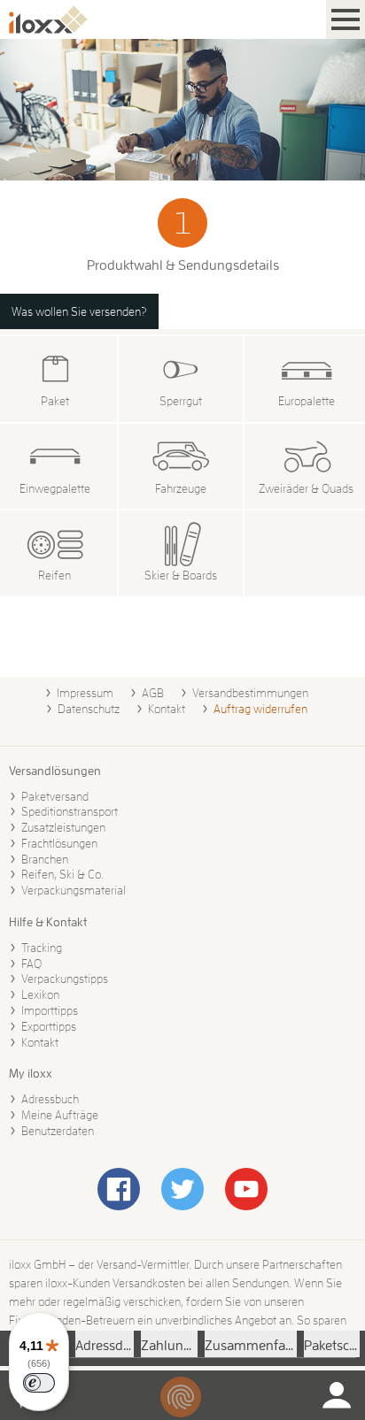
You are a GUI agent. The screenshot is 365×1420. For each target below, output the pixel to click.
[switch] (39, 1383)
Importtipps (49, 1010)
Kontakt (166, 708)
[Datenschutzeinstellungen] (180, 1397)
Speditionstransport (69, 811)
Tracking (41, 947)
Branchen (44, 859)
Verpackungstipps (64, 978)
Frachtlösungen (59, 843)
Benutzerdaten (57, 1130)
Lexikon (40, 994)
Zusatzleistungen (63, 827)
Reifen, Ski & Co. (62, 874)
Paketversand (55, 796)
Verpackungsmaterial (73, 890)
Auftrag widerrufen (260, 708)
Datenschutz (89, 708)
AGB (153, 693)
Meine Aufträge (59, 1115)
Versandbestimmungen (250, 693)
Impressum (85, 693)
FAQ (31, 963)
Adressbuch (50, 1099)
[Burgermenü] (345, 19)
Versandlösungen (55, 770)
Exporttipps (48, 1026)
